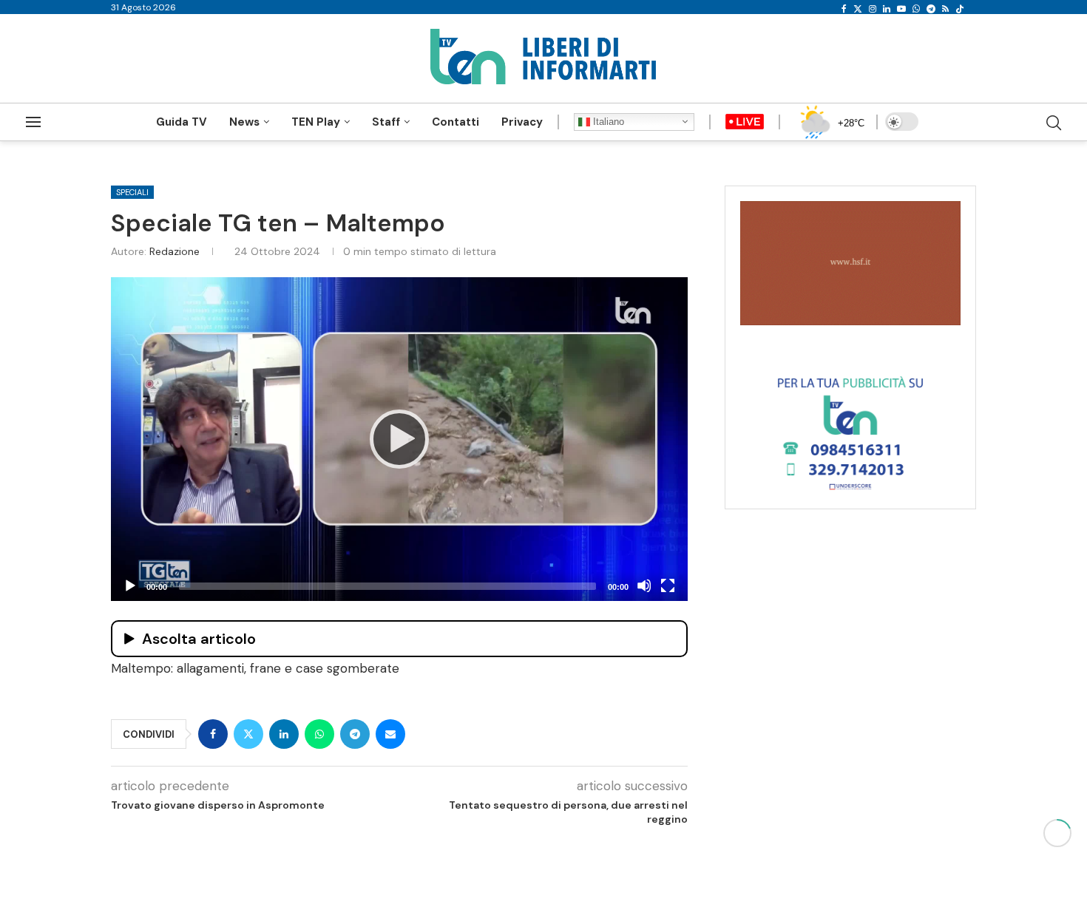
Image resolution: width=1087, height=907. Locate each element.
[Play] (399, 439)
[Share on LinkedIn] (284, 734)
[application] (399, 439)
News (244, 122)
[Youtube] (901, 9)
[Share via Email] (390, 734)
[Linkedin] (886, 9)
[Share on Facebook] (213, 734)
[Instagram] (872, 9)
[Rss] (945, 9)
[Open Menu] (33, 122)
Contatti (455, 122)
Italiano (607, 121)
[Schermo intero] (667, 585)
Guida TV (181, 122)
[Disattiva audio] (644, 585)
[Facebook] (844, 9)
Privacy (522, 122)
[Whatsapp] (916, 9)
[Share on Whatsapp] (319, 734)
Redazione (174, 251)
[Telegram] (931, 9)
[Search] (1053, 123)
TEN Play (315, 122)
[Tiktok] (960, 9)
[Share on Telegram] (355, 734)
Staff (386, 122)
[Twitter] (858, 9)
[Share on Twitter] (248, 734)
